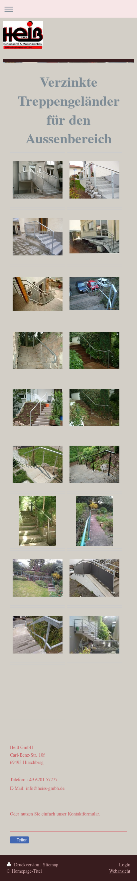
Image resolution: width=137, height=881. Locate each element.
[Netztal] (38, 236)
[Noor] (94, 180)
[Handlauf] (38, 350)
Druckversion (27, 864)
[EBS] (94, 578)
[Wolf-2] (94, 236)
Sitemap (50, 864)
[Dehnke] (38, 180)
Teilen (22, 840)
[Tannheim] (94, 293)
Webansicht (119, 871)
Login (124, 864)
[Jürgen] (38, 294)
